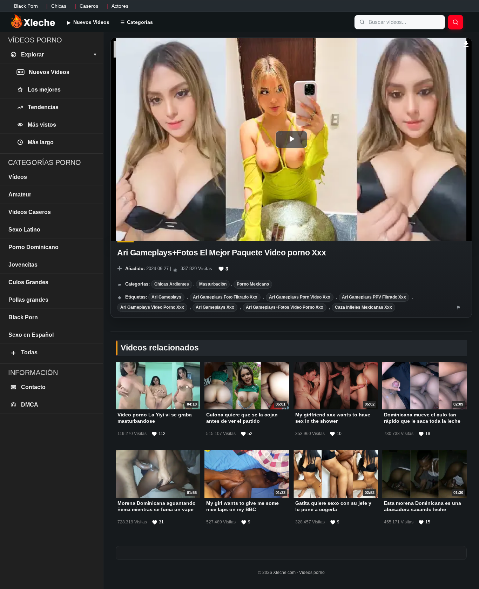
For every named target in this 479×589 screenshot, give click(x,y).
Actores (120, 6)
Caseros (89, 6)
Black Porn (26, 6)
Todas (24, 352)
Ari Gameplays (166, 297)
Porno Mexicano (253, 284)
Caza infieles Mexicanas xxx (363, 307)
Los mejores (44, 90)
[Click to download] (466, 43)
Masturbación (213, 284)
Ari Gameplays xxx (215, 307)
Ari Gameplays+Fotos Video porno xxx (284, 307)
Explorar (58, 55)
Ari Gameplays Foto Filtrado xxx (225, 297)
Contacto (28, 387)
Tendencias (43, 107)
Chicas (58, 6)
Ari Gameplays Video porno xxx (152, 307)
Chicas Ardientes (171, 284)
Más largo (41, 142)
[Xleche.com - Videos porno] (33, 22)
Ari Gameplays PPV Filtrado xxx (374, 297)
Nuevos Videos (90, 22)
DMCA (25, 405)
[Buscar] (455, 22)
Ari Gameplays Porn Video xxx (299, 297)
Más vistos (42, 125)
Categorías (139, 22)
